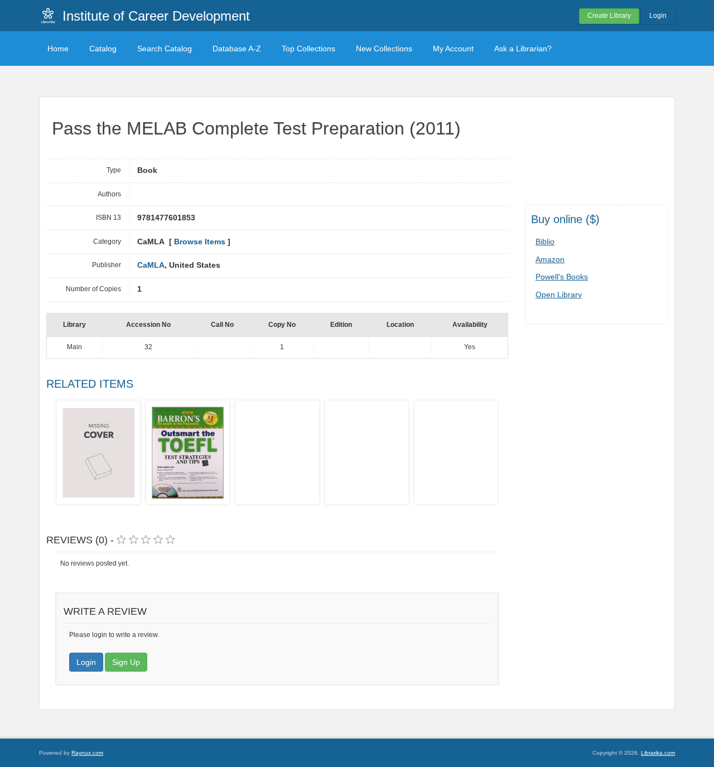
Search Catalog (164, 48)
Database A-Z (237, 48)
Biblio (545, 241)
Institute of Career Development (156, 15)
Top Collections (308, 48)
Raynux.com (87, 753)
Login (658, 16)
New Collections (384, 48)
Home (58, 48)
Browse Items (199, 242)
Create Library (609, 16)
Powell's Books (562, 276)
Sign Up (126, 662)
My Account (453, 48)
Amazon (550, 259)
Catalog (103, 48)
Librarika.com (658, 753)
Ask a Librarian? (523, 48)
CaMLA (151, 265)
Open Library (559, 294)
